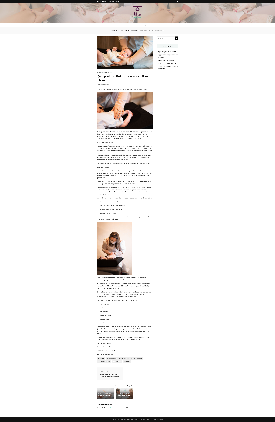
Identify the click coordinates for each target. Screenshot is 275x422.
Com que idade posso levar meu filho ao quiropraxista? (124, 396)
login (110, 408)
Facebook (99, 1)
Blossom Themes (145, 419)
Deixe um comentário (104, 84)
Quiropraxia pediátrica (104, 72)
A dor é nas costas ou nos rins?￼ (166, 60)
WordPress (160, 419)
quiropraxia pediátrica (117, 361)
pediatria (133, 358)
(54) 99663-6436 (116, 1)
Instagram (104, 1)
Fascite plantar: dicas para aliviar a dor (167, 63)
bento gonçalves (101, 358)
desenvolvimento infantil (124, 358)
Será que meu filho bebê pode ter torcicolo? (104, 396)
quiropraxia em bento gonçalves (104, 361)
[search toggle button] (177, 1)
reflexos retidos (127, 361)
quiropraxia (139, 358)
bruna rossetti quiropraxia (112, 358)
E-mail (109, 1)
